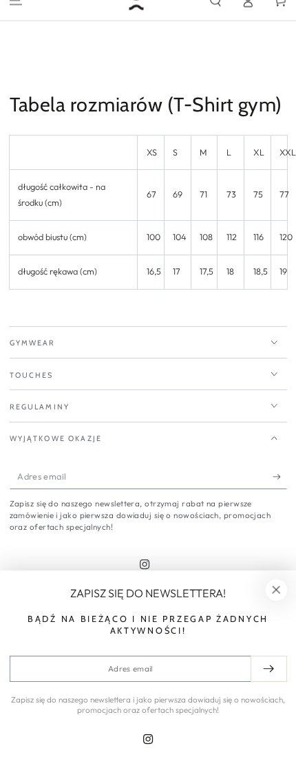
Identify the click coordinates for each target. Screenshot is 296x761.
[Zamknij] (276, 590)
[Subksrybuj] (280, 477)
